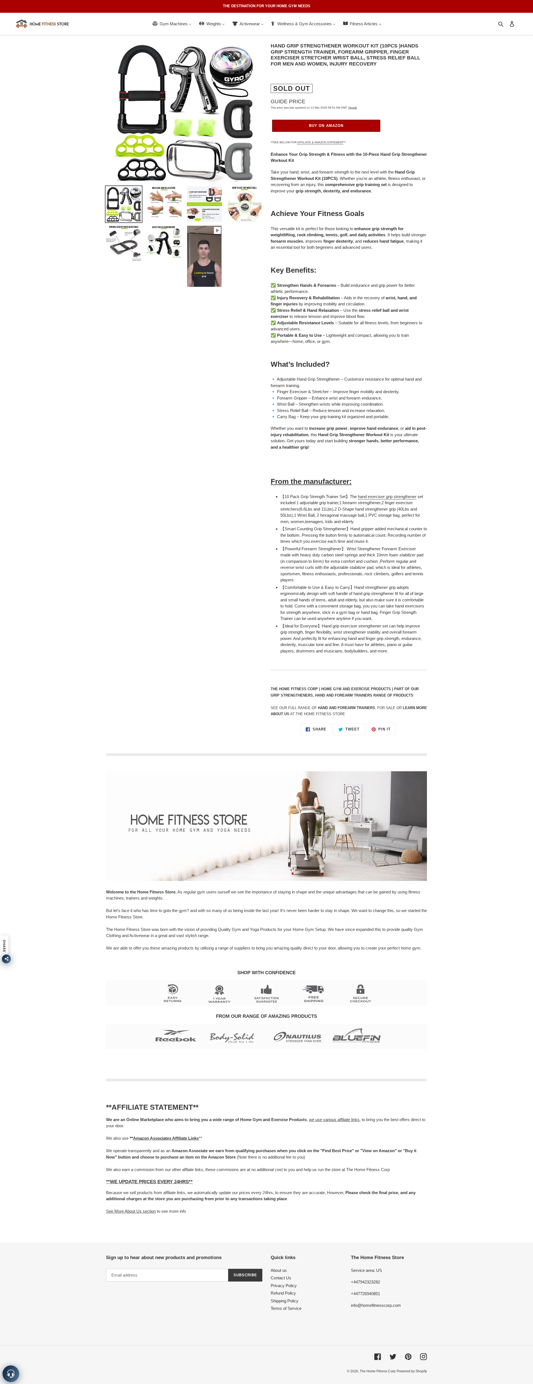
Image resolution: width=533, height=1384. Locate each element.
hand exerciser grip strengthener (387, 496)
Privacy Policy (284, 1285)
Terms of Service (286, 1308)
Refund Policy (283, 1293)
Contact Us (281, 1277)
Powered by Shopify (412, 1371)
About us (279, 1270)
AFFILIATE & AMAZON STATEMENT (320, 142)
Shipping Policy (284, 1300)
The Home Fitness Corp (378, 1371)
